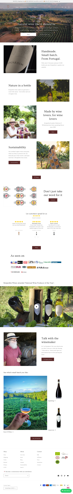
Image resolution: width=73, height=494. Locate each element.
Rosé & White (8, 432)
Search (22, 467)
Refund (5, 462)
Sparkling (51, 401)
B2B (38, 454)
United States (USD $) (9, 488)
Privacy (5, 464)
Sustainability (14, 162)
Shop (28, 34)
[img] (36, 216)
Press (38, 459)
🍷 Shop (36, 177)
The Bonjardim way (45, 34)
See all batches (36, 438)
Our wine (22, 454)
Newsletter (39, 462)
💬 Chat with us (66, 490)
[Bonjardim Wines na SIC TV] (14, 263)
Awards (53, 200)
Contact (39, 464)
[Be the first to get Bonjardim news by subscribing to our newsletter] (27, 475)
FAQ (5, 454)
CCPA (5, 467)
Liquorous (51, 430)
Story (53, 132)
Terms (5, 459)
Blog (21, 459)
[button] (31, 7)
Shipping (6, 457)
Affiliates (39, 457)
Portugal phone (48, 359)
